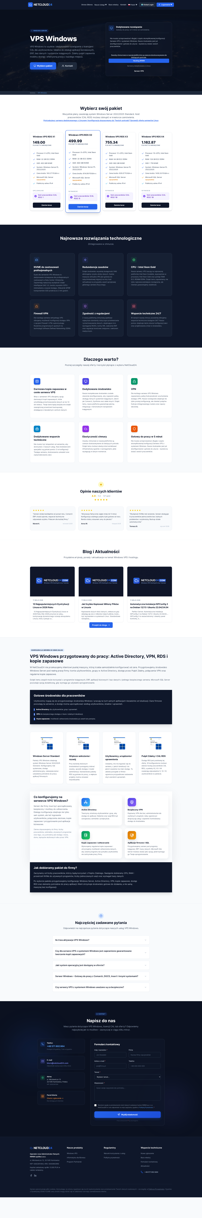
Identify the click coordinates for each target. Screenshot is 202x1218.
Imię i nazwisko (100, 1050)
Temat (97, 1072)
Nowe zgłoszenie (147, 1153)
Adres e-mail (99, 1061)
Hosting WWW (139, 61)
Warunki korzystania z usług (114, 1153)
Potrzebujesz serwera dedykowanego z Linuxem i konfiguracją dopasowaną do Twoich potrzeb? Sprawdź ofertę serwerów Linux (101, 120)
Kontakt (123, 5)
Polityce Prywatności (156, 1189)
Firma (131, 1050)
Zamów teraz (46, 205)
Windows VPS (72, 1153)
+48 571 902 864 (56, 1046)
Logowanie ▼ (166, 5)
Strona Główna (87, 5)
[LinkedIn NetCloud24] (35, 1175)
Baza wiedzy (114, 5)
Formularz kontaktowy (149, 1162)
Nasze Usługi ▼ (100, 5)
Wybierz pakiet (44, 66)
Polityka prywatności (112, 1158)
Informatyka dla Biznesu (76, 1158)
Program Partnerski (74, 1162)
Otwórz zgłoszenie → (55, 1098)
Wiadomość (99, 1083)
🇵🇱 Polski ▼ (132, 5)
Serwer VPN (139, 71)
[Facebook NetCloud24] (31, 1175)
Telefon (131, 1061)
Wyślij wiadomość (129, 1114)
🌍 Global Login (147, 5)
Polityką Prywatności (146, 1107)
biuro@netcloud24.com (57, 1063)
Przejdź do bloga (99, 625)
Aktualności (145, 1166)
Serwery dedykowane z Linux (139, 66)
